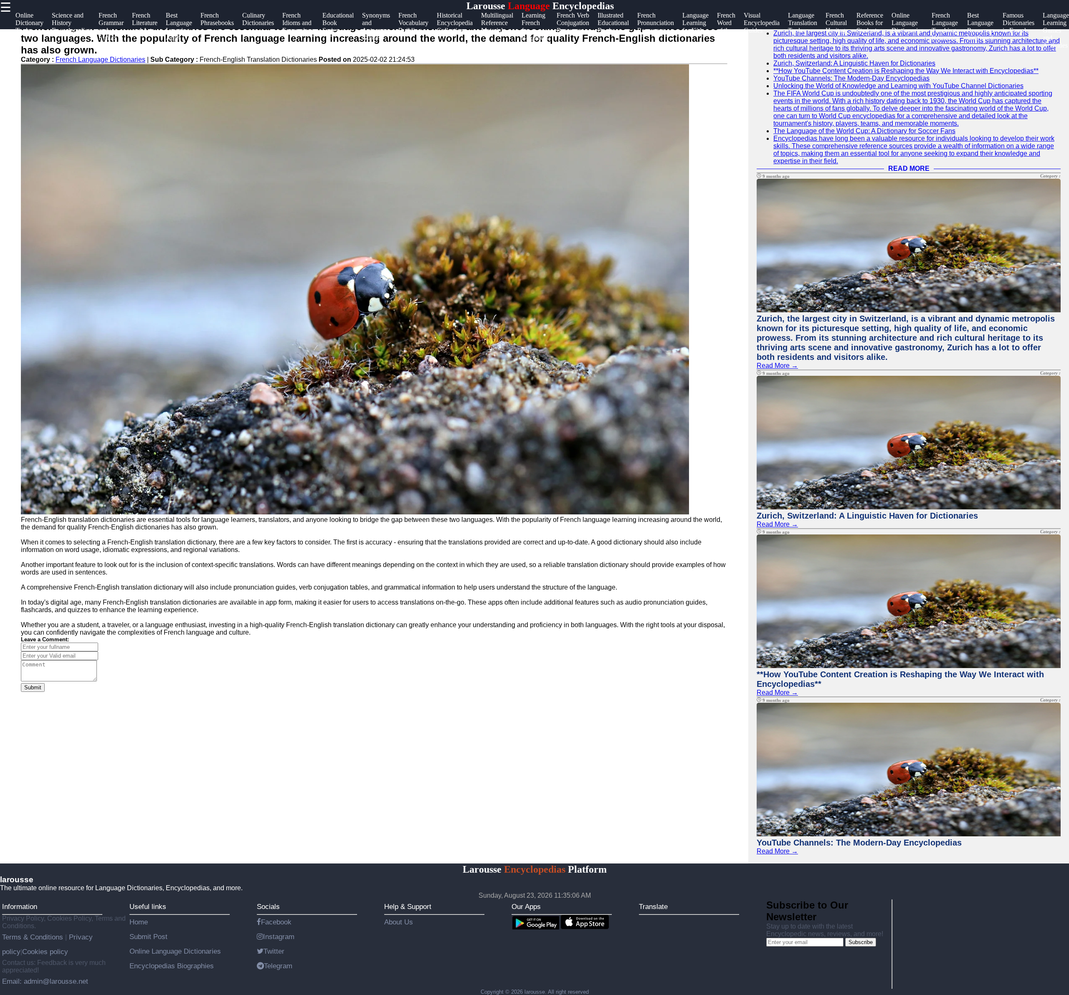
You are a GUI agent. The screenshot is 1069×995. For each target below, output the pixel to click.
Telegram (278, 966)
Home (138, 922)
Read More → (777, 365)
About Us (398, 922)
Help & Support (407, 906)
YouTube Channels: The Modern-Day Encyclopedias (851, 78)
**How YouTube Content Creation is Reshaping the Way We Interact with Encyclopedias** (906, 70)
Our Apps (526, 906)
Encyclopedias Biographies (171, 966)
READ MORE (909, 168)
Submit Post (148, 936)
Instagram (278, 936)
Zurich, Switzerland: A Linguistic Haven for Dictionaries (854, 63)
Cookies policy (45, 951)
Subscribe (861, 942)
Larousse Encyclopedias (540, 5)
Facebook (276, 922)
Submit (32, 687)
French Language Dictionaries (100, 59)
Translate (653, 906)
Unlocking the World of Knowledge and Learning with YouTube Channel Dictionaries (898, 85)
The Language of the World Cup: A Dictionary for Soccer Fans (864, 130)
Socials (268, 906)
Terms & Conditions (33, 937)
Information (19, 906)
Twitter (273, 951)
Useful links (147, 906)
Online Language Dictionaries (175, 951)
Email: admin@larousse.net (45, 981)
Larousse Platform (535, 869)
